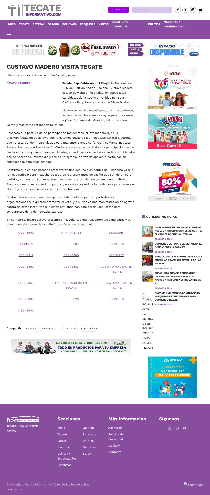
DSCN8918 (116, 232)
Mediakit (114, 445)
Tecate (24, 24)
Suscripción (119, 10)
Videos (103, 24)
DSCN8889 (116, 244)
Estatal (62, 440)
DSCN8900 (26, 310)
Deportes (89, 447)
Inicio (11, 24)
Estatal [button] (38, 24)
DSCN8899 (26, 266)
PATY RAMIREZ (71, 232)
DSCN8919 (26, 255)
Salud (87, 453)
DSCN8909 (26, 232)
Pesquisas (87, 24)
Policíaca (69, 24)
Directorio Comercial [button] (120, 24)
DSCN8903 (116, 299)
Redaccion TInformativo (41, 75)
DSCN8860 (71, 255)
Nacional (63, 447)
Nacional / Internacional (175, 24)
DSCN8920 (71, 299)
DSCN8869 (26, 283)
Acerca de (115, 427)
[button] (9, 34)
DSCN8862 (71, 266)
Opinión (53, 24)
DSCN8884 (71, 244)
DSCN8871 (26, 244)
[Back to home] (34, 9)
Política (154, 24)
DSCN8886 (26, 299)
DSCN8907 (116, 255)
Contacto (115, 452)
